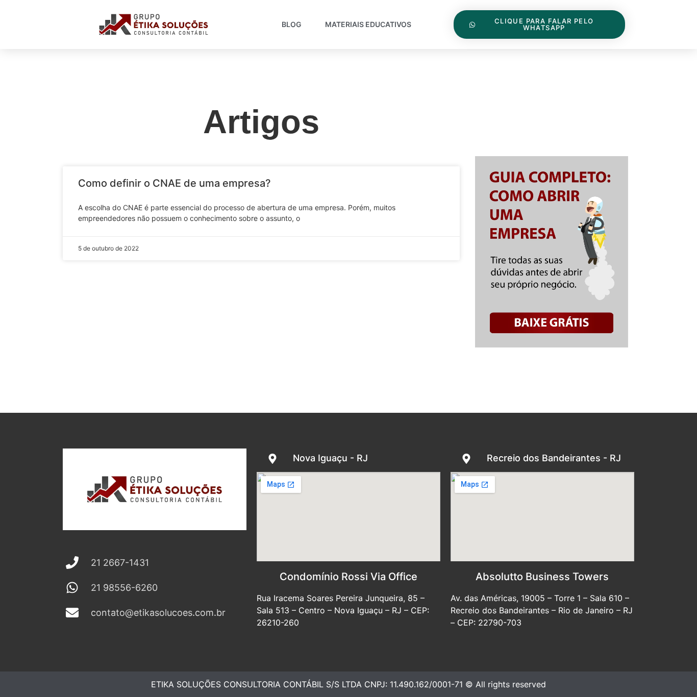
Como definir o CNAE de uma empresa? (174, 183)
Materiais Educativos (368, 24)
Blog (292, 24)
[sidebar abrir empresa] (551, 344)
